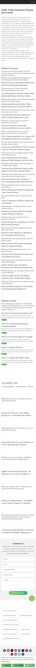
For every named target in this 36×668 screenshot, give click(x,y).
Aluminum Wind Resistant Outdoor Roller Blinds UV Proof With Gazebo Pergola (17, 169)
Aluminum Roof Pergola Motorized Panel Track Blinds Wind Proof (17, 255)
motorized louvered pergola (10, 629)
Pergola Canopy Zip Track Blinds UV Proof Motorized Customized (17, 223)
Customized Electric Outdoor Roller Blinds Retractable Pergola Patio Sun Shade (17, 94)
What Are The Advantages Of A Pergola (16, 337)
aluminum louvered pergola (10, 634)
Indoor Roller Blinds (8, 386)
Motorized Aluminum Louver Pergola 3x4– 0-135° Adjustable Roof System (17, 443)
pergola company (25, 629)
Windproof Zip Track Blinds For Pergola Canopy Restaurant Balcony (16, 212)
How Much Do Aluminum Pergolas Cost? (17, 313)
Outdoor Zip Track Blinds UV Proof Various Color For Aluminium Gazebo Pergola (18, 148)
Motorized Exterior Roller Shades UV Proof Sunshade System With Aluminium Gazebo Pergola (17, 180)
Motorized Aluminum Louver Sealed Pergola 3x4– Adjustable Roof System (16, 414)
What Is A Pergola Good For (12, 347)
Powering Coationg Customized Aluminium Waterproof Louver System (16, 127)
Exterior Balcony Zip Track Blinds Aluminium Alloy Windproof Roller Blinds (16, 266)
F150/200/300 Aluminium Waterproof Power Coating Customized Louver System (15, 116)
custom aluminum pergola (9, 610)
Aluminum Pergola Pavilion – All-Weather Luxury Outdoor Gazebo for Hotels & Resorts (17, 502)
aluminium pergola (6, 17)
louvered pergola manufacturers (11, 624)
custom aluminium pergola (9, 615)
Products (30, 386)
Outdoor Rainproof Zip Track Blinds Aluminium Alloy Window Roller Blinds (16, 277)
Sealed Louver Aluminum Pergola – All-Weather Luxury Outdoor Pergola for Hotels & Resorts (16, 472)
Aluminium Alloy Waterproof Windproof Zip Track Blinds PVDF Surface (16, 234)
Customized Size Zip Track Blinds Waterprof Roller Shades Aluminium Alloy (17, 159)
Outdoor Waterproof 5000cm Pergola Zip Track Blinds (17, 202)
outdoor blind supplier (25, 615)
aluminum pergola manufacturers (11, 638)
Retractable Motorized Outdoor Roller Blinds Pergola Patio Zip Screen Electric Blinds (16, 105)
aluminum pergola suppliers (10, 620)
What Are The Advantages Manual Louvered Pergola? (14, 325)
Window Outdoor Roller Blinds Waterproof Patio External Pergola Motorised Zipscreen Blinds (17, 84)
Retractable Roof (21, 386)
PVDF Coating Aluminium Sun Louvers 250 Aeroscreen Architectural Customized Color (17, 137)
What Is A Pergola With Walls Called (15, 358)
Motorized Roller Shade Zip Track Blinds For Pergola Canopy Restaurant (17, 287)
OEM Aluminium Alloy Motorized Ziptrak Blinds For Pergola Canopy (16, 245)
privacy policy (5, 661)
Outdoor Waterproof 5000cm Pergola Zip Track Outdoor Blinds (17, 191)
